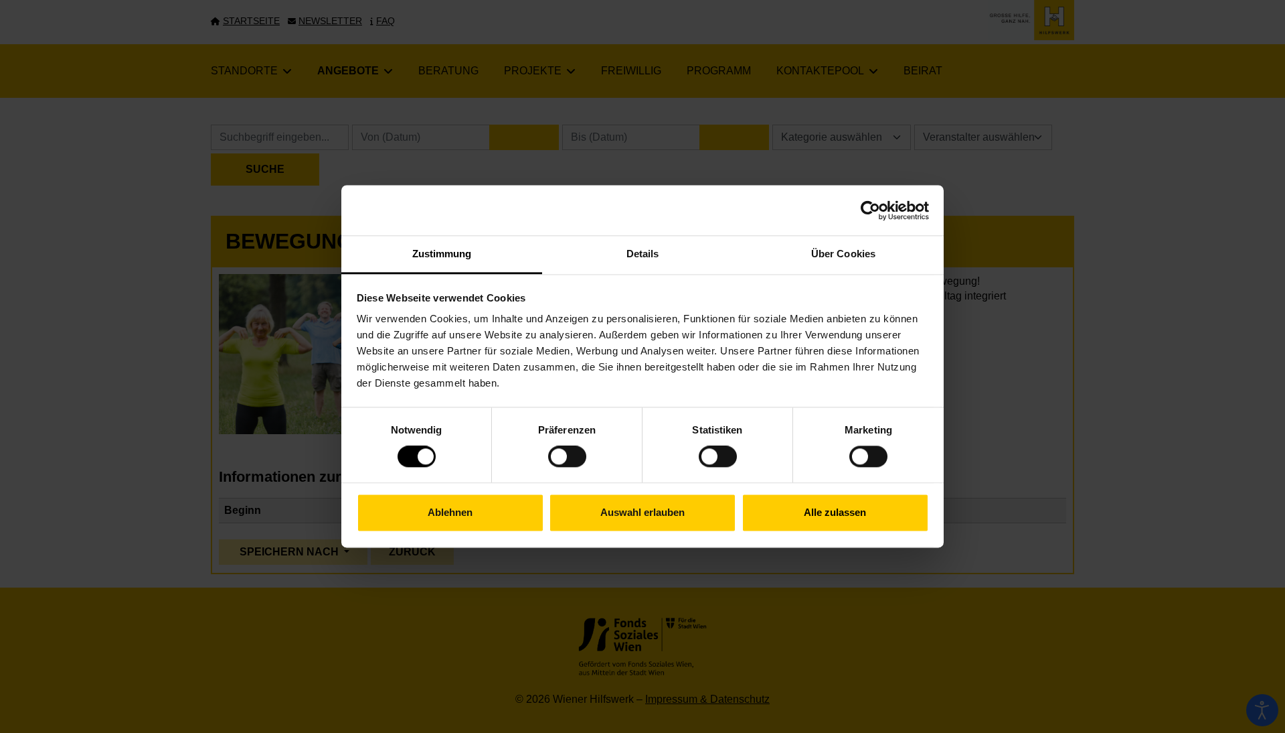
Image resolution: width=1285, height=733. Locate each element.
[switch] (567, 457)
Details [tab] (642, 253)
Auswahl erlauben (642, 512)
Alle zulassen (835, 512)
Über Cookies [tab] (843, 253)
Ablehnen (450, 512)
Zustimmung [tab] (442, 253)
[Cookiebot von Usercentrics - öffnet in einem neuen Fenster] (870, 210)
